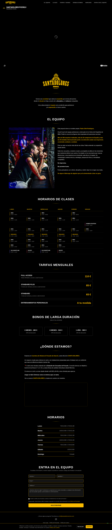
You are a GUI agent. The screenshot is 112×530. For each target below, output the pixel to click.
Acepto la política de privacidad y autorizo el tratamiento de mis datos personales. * (48, 498)
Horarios (88, 2)
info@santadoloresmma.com (66, 516)
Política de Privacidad (75, 501)
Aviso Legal (45, 522)
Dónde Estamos (78, 2)
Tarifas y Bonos (65, 2)
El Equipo (47, 2)
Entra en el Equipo (100, 2)
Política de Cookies (65, 522)
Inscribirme (56, 505)
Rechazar (81, 526)
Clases (55, 2)
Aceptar (89, 526)
